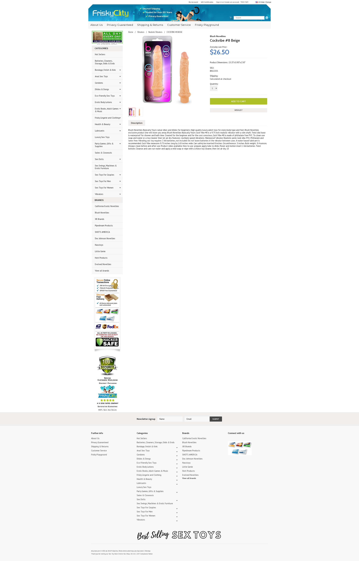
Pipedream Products (104, 225)
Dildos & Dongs (102, 89)
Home (130, 32)
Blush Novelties (102, 212)
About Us (96, 25)
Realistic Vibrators (155, 32)
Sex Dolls (99, 159)
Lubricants (99, 130)
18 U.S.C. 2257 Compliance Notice (141, 554)
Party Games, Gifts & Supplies (104, 145)
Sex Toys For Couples (104, 174)
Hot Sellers (100, 54)
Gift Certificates (207, 2)
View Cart (244, 2)
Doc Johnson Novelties (105, 238)
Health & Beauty (102, 124)
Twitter (229, 438)
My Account (193, 2)
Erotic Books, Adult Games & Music (106, 110)
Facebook (244, 438)
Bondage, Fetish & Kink (105, 70)
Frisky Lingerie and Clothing (107, 117)
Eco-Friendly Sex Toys (105, 95)
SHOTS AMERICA (102, 232)
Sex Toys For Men (103, 181)
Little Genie (100, 251)
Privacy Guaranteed (120, 25)
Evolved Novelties (103, 264)
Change (268, 2)
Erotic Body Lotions (103, 102)
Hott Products (101, 257)
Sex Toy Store (113, 554)
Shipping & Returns (150, 25)
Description (136, 123)
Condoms (99, 83)
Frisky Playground (207, 25)
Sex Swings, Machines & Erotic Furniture (106, 167)
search (267, 18)
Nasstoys (99, 245)
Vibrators (99, 194)
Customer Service (179, 25)
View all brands (102, 270)
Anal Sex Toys (101, 76)
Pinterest (239, 438)
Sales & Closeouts (103, 152)
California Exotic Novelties (107, 206)
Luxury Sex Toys (102, 137)
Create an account (231, 2)
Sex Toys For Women (104, 187)
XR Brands (99, 219)
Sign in (219, 2)
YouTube (234, 438)
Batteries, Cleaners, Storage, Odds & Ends (105, 62)
